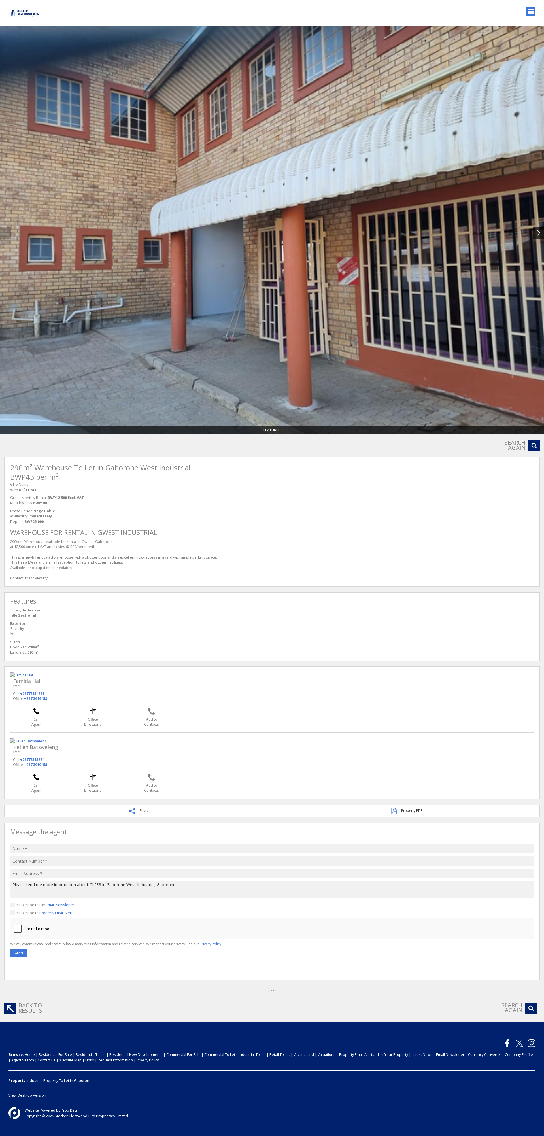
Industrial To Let (252, 1054)
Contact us (47, 1060)
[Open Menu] (531, 11)
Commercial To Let (219, 1054)
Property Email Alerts (57, 912)
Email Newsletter (60, 904)
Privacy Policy (210, 944)
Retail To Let (279, 1054)
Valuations (326, 1054)
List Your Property (393, 1054)
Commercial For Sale (183, 1054)
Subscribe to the (45, 904)
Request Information (115, 1060)
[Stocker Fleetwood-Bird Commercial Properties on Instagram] (532, 1043)
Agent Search (22, 1060)
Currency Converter (484, 1054)
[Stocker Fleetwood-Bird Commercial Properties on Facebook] (507, 1043)
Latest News (422, 1054)
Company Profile (519, 1054)
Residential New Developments (136, 1054)
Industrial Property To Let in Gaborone (59, 1080)
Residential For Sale (55, 1054)
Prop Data (69, 1110)
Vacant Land (304, 1054)
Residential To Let (91, 1054)
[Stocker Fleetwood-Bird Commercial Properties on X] (519, 1043)
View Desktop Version (27, 1095)
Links (89, 1060)
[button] (538, 233)
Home (30, 1054)
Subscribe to (46, 912)
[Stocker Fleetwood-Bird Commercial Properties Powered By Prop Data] (14, 1113)
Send (18, 952)
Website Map (70, 1060)
